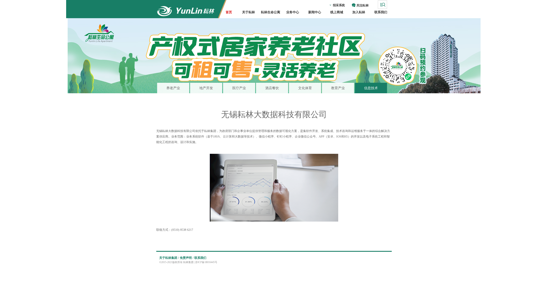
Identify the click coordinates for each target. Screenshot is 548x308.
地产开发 (206, 88)
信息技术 (371, 88)
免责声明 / (187, 257)
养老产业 (173, 88)
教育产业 (338, 88)
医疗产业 (239, 88)
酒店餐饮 (272, 88)
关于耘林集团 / (169, 257)
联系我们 (200, 257)
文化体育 (305, 88)
